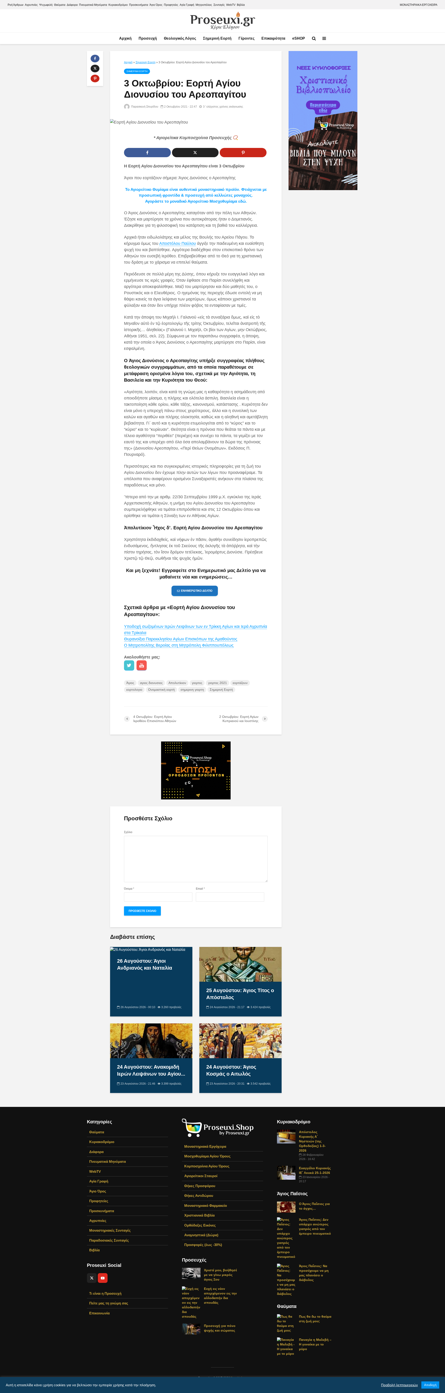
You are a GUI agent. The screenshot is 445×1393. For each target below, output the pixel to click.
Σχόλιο (128, 832)
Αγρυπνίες (31, 4)
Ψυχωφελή (46, 4)
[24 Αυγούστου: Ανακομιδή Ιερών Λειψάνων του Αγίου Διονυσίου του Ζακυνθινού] (151, 1040)
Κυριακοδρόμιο (118, 4)
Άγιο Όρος (155, 4)
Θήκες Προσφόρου (199, 1186)
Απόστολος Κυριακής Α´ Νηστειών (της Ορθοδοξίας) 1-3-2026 (312, 1141)
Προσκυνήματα (138, 4)
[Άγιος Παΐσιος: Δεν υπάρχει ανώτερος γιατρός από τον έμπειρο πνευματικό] (286, 1238)
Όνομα (129, 888)
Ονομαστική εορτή (161, 689)
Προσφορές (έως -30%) (203, 1245)
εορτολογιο (134, 689)
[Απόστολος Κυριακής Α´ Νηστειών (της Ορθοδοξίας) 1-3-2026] (286, 1136)
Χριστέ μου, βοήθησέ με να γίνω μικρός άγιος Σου (220, 1274)
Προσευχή (148, 38)
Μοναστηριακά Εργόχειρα (205, 1146)
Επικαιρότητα (273, 38)
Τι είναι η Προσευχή (105, 1293)
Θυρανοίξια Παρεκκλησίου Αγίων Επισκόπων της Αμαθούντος (180, 639)
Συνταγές (219, 4)
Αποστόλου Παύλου (177, 243)
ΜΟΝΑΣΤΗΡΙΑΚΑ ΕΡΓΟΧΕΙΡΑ (418, 4)
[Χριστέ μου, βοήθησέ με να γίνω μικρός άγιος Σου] (191, 1273)
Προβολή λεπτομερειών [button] (399, 1385)
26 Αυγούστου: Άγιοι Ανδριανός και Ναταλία (144, 964)
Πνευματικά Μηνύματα (93, 4)
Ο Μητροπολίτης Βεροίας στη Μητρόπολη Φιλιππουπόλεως (179, 645)
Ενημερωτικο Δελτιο (196, 590)
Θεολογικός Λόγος (180, 38)
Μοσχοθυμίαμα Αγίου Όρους (207, 1156)
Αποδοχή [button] (430, 1385)
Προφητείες (171, 4)
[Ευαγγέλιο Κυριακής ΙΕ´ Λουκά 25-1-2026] (286, 1172)
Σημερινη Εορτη (146, 62)
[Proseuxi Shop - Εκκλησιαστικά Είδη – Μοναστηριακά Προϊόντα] (218, 1127)
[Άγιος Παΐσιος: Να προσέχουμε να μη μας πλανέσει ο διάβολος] (286, 1279)
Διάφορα (72, 4)
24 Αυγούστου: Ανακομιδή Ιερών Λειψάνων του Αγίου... (151, 1070)
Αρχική (125, 38)
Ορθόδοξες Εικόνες (200, 1225)
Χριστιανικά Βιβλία (199, 1215)
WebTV (230, 4)
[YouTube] (103, 1278)
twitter (129, 665)
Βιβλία (241, 4)
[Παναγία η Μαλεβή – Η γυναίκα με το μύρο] (286, 1346)
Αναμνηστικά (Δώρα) (201, 1235)
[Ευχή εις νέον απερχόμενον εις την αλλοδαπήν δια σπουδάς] (191, 1302)
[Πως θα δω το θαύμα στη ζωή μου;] (286, 1323)
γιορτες (197, 683)
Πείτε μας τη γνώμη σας (108, 1303)
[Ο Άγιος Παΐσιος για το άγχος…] (286, 1207)
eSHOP (298, 38)
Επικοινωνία (99, 1313)
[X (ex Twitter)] (92, 1278)
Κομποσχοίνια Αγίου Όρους (206, 1166)
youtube (142, 665)
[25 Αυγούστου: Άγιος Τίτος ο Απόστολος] (240, 964)
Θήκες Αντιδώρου (198, 1196)
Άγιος (130, 683)
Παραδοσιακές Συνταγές (109, 1240)
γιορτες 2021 (217, 683)
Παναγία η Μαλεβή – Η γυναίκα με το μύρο (315, 1344)
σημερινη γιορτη (192, 689)
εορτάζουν (240, 683)
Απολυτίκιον (177, 683)
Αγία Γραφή (187, 4)
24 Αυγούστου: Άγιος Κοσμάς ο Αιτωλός (231, 1070)
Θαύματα (59, 4)
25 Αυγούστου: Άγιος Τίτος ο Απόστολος (240, 993)
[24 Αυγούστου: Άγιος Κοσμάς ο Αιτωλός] (240, 1040)
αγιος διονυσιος (151, 683)
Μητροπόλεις (204, 4)
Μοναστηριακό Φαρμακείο (205, 1206)
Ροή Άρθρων (15, 4)
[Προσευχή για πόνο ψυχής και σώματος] (191, 1329)
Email (200, 888)
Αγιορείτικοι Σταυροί (200, 1176)
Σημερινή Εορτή (217, 38)
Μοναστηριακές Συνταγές (110, 1230)
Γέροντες (246, 38)
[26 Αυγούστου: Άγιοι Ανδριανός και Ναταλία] (147, 949)
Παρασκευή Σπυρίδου (144, 106)
